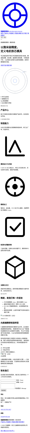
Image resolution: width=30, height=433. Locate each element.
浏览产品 (3, 65)
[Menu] (1, 39)
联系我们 (21, 422)
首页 (2, 33)
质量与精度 (18, 33)
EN (5, 37)
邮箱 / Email (19, 382)
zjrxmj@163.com (5, 416)
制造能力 (12, 33)
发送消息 (3, 390)
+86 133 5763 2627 (6, 409)
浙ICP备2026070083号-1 (7, 430)
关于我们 (24, 33)
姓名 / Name (19, 380)
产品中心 (6, 33)
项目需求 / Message (20, 388)
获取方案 (9, 65)
